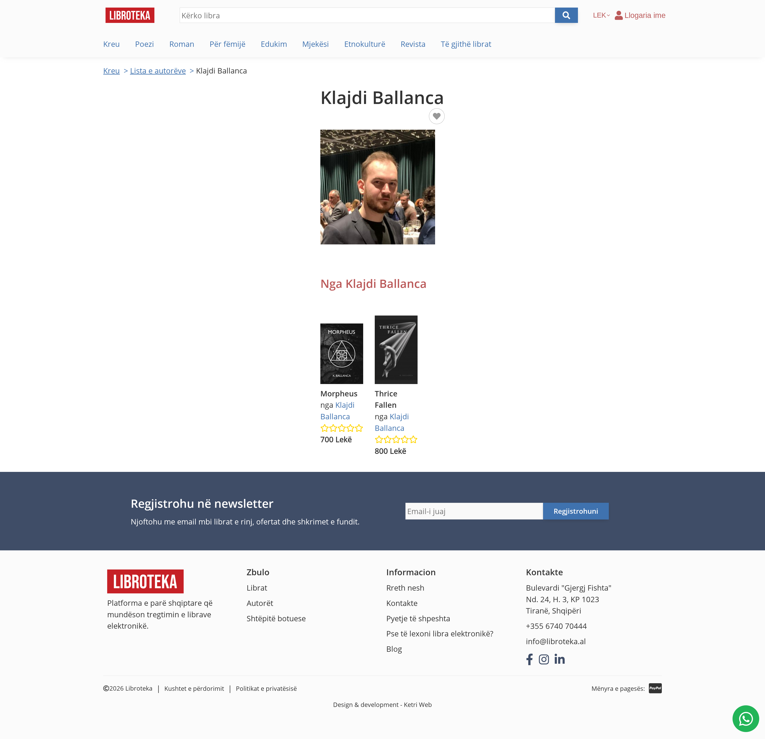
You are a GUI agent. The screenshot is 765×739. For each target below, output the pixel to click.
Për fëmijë (227, 44)
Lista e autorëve (158, 70)
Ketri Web (418, 704)
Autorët (260, 603)
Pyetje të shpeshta (418, 618)
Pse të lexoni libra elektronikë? (439, 633)
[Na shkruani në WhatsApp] (746, 718)
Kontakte (402, 603)
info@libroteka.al (556, 641)
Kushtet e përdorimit (194, 688)
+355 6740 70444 (556, 626)
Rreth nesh (405, 587)
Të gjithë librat (466, 44)
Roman (181, 44)
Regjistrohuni (576, 511)
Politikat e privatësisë (266, 688)
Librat (257, 587)
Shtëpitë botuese (276, 618)
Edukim (274, 44)
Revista (413, 44)
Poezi (144, 44)
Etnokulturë (364, 44)
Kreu (111, 44)
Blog (394, 649)
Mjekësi (315, 44)
